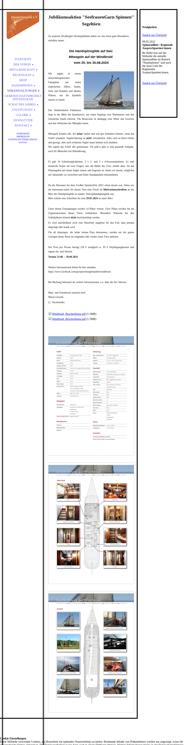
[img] (23, 25)
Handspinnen (22, 85)
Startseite (22, 59)
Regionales (22, 74)
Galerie (22, 114)
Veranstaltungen (22, 90)
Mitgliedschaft (22, 69)
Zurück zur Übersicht (154, 35)
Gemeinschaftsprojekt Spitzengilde (23, 97)
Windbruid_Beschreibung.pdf (69, 313)
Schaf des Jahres (22, 104)
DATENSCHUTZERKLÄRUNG (23, 139)
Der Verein (22, 64)
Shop (23, 80)
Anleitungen (22, 109)
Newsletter (23, 120)
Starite (23, 133)
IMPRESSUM (23, 136)
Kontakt (22, 125)
